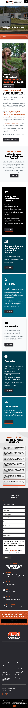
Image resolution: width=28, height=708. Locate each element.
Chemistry (5, 114)
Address (8, 572)
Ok (14, 706)
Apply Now (14, 620)
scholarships (11, 136)
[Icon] (3, 573)
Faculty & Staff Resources (6, 675)
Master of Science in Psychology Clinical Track (12, 373)
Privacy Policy (18, 668)
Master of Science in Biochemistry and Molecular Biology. (13, 224)
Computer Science (13, 114)
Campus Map (18, 662)
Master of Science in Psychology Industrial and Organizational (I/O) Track (12, 379)
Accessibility (5, 662)
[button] (8, 86)
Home (3, 30)
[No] (26, 703)
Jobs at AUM (18, 665)
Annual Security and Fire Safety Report (20, 671)
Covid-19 (17, 674)
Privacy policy (23, 703)
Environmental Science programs (13, 123)
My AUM (4, 665)
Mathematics (21, 114)
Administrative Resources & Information (6, 679)
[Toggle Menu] (26, 1)
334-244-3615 (13, 550)
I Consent (6, 539)
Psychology (7, 116)
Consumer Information (18, 678)
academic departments (14, 111)
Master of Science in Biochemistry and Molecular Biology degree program (13, 302)
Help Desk (4, 668)
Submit (7, 557)
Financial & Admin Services (6, 671)
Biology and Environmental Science (11, 112)
